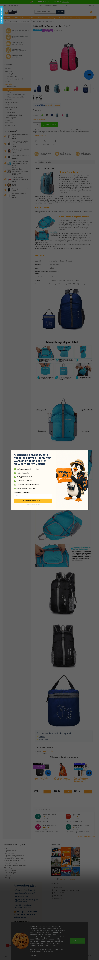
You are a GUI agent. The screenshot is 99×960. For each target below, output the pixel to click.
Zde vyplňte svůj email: (22, 492)
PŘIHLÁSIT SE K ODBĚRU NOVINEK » (33, 501)
